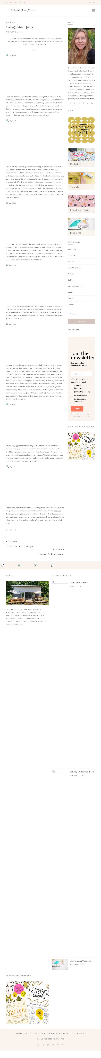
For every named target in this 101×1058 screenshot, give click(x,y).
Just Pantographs (80, 395)
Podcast (44, 44)
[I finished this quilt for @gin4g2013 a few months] (19, 565)
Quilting (11, 22)
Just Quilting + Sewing (82, 392)
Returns (52, 1034)
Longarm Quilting (74, 268)
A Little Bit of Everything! (78, 387)
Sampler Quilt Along (75, 286)
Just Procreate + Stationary (80, 400)
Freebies (71, 261)
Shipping (64, 1034)
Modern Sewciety (38, 38)
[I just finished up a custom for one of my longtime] (36, 565)
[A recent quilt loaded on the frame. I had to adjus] (2, 565)
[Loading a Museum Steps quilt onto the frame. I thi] (52, 565)
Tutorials (71, 305)
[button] (81, 390)
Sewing (70, 292)
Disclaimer (40, 1034)
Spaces (70, 298)
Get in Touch (78, 1034)
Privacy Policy (23, 1034)
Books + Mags (73, 249)
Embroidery (72, 255)
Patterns (71, 274)
